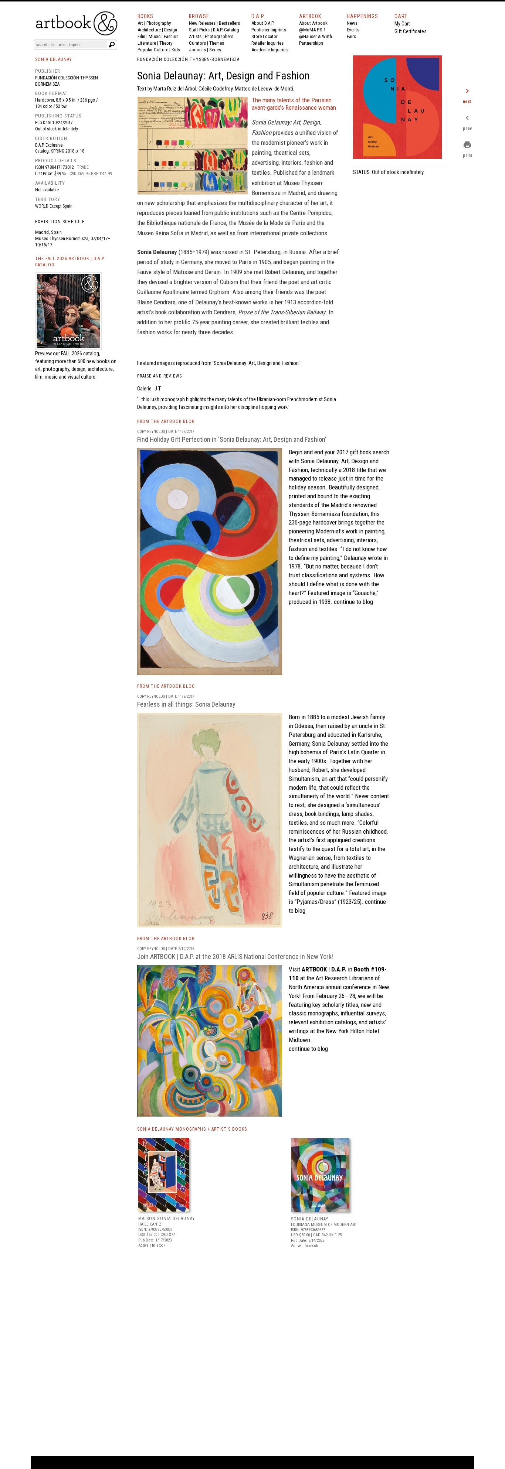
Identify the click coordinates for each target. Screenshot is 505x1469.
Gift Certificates (410, 31)
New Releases (202, 23)
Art (140, 23)
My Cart (402, 24)
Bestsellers (229, 23)
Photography (158, 23)
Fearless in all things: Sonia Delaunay (186, 704)
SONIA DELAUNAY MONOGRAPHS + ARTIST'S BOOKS (192, 1129)
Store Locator (264, 36)
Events (353, 30)
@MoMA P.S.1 (312, 30)
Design (170, 30)
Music (154, 36)
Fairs (351, 36)
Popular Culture (153, 49)
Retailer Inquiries (267, 43)
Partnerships (311, 43)
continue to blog (352, 601)
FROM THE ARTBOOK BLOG (166, 421)
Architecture (149, 30)
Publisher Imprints (268, 30)
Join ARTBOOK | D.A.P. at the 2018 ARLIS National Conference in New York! (235, 956)
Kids (176, 49)
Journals (197, 49)
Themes (216, 43)
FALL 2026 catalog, (80, 353)
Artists (195, 36)
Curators (197, 43)
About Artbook (313, 23)
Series (215, 49)
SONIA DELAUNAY (310, 1219)
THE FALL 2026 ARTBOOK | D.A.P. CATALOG (70, 261)
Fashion (171, 36)
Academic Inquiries (269, 49)
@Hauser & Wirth (315, 36)
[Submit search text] (112, 44)
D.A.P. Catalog (226, 30)
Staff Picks (199, 30)
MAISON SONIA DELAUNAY (166, 1218)
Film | (143, 36)
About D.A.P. (262, 23)
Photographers (219, 36)
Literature (147, 43)
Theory (165, 43)
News (352, 23)
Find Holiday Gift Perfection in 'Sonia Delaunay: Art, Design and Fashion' (231, 439)
